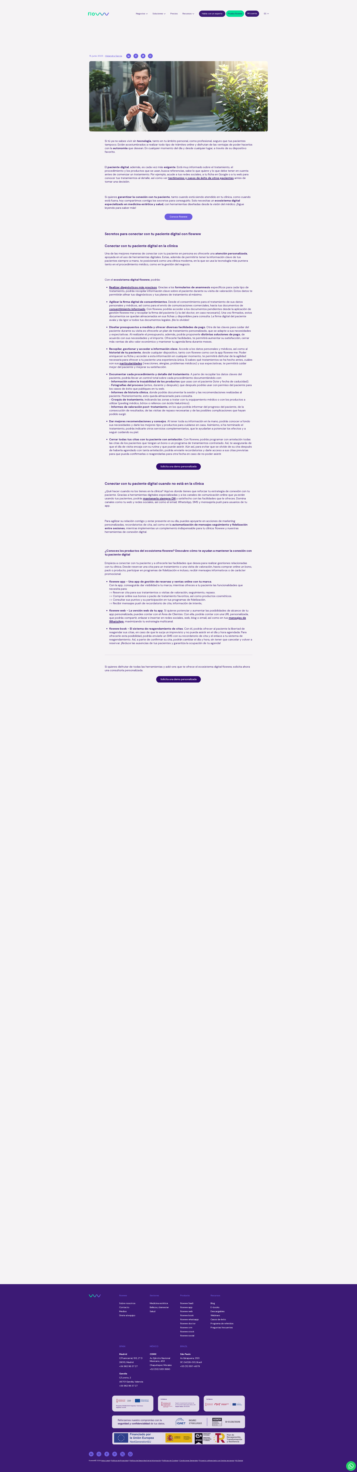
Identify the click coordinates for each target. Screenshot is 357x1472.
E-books (215, 1307)
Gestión (195, 894)
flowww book (187, 1315)
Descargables (218, 1311)
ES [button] (265, 13)
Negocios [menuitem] (140, 13)
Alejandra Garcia (113, 55)
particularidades (131, 363)
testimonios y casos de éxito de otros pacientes (201, 178)
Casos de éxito (218, 1319)
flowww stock (187, 1331)
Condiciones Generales (188, 1460)
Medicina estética (168, 736)
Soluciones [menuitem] (158, 13)
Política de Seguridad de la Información (145, 1460)
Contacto (124, 1307)
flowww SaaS (186, 1303)
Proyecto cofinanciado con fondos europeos (216, 1460)
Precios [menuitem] (174, 13)
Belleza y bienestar (159, 1307)
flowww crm (186, 1327)
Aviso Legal (105, 1460)
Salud (162, 947)
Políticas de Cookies (170, 1460)
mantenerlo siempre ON (159, 498)
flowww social (187, 1335)
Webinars (215, 1315)
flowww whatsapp (189, 1319)
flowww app (186, 1307)
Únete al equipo (127, 1315)
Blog (213, 1303)
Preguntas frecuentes (222, 1327)
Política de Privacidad (119, 1460)
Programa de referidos (222, 1323)
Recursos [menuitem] (187, 13)
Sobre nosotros (127, 1303)
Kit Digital (239, 1460)
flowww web (186, 1311)
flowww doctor (188, 1323)
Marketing (184, 736)
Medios (123, 1311)
